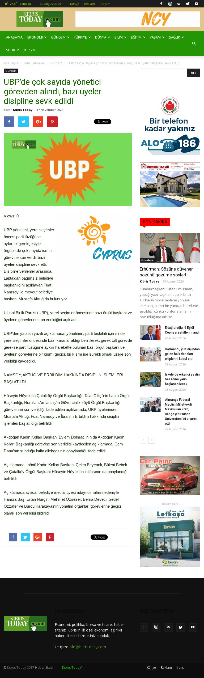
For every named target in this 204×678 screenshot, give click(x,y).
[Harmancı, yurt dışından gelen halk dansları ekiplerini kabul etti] (150, 354)
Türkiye (80, 37)
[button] (194, 43)
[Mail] (179, 3)
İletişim (105, 4)
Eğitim (136, 37)
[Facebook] (161, 3)
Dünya (100, 37)
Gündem (58, 37)
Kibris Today (22, 110)
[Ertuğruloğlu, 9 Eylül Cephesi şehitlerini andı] (150, 332)
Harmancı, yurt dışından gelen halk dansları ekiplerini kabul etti (182, 354)
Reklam (89, 4)
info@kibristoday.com (87, 646)
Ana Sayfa (11, 63)
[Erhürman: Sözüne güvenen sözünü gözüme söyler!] (170, 248)
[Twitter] (188, 3)
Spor (10, 50)
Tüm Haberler (33, 63)
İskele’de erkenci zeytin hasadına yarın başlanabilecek (182, 379)
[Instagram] (170, 3)
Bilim (118, 37)
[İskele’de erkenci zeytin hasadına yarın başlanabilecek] (150, 379)
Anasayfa (14, 37)
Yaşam (155, 37)
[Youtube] (196, 3)
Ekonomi (35, 37)
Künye (74, 4)
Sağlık (174, 37)
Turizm (29, 50)
